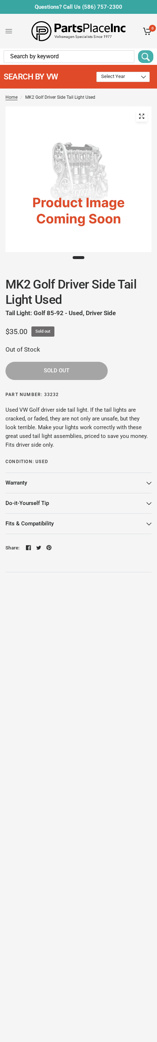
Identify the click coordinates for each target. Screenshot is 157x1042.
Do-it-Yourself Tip (27, 503)
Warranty (16, 482)
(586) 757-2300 (102, 7)
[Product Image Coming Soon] (141, 116)
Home (11, 97)
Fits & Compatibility (29, 523)
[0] (146, 31)
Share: (12, 547)
